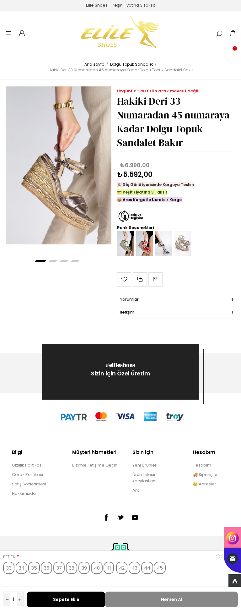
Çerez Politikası (27, 475)
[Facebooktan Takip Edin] (106, 517)
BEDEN (10, 557)
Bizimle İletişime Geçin (94, 465)
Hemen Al (171, 599)
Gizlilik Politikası (27, 465)
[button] (40, 261)
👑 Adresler (204, 484)
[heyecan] (120, 517)
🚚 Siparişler (205, 475)
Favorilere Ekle (124, 279)
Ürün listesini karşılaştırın (145, 478)
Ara (136, 490)
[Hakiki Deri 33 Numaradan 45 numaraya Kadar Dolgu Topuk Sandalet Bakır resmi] (58, 165)
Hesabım (202, 465)
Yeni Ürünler (144, 465)
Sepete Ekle (66, 599)
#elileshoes (120, 365)
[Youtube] (135, 517)
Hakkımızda (24, 493)
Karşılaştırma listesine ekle (140, 279)
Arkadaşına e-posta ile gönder (155, 279)
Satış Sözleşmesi (29, 484)
